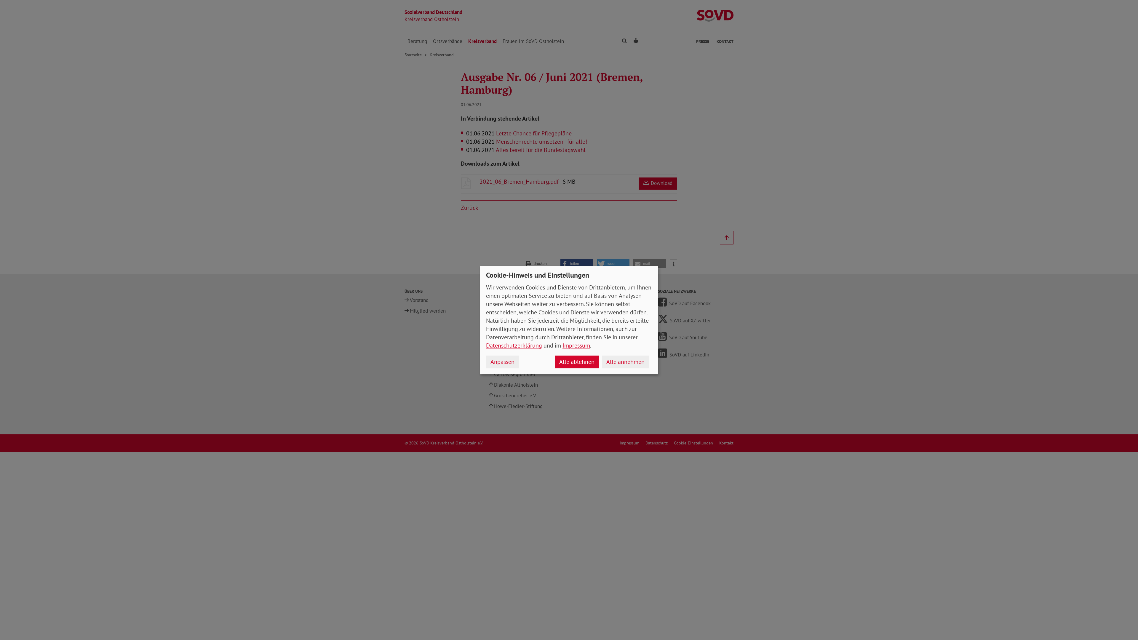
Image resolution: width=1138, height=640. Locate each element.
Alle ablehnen (576, 362)
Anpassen (502, 362)
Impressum (576, 345)
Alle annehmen (625, 362)
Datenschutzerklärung (514, 345)
